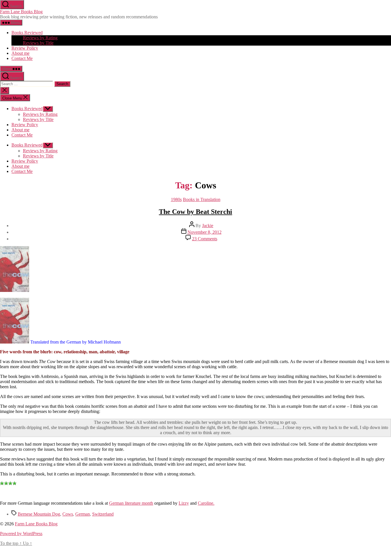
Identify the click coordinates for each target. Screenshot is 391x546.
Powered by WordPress (21, 533)
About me (20, 53)
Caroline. (206, 503)
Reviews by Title (38, 42)
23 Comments (204, 238)
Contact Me (22, 58)
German (82, 514)
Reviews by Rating (40, 37)
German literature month (131, 503)
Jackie (207, 225)
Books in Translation (201, 199)
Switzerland (103, 514)
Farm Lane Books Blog (21, 11)
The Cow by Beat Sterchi (195, 211)
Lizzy (184, 503)
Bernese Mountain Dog (39, 514)
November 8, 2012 (204, 232)
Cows (67, 514)
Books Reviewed (27, 32)
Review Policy (24, 48)
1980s (176, 199)
